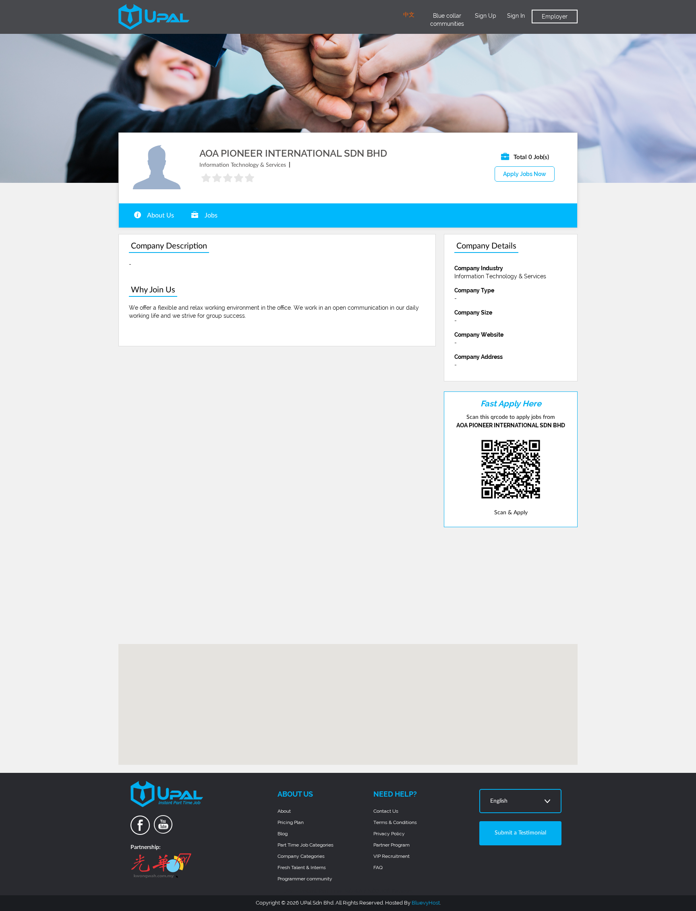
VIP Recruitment (391, 856)
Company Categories (301, 856)
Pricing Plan (291, 822)
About (284, 811)
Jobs (210, 215)
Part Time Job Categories (306, 845)
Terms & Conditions (395, 822)
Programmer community (305, 879)
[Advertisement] (511, 585)
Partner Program (391, 845)
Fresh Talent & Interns (302, 867)
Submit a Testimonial (520, 833)
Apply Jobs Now (524, 174)
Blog (283, 833)
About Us (160, 215)
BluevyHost (426, 903)
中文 (408, 15)
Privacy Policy (389, 833)
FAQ (378, 867)
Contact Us (385, 811)
